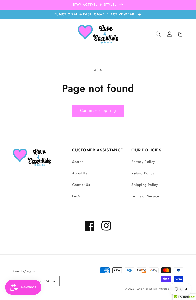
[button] (15, 34)
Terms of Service (145, 196)
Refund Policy (142, 173)
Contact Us (81, 184)
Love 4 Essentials (147, 289)
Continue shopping (98, 110)
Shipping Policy (144, 184)
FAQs (76, 196)
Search (78, 161)
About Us (79, 173)
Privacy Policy (143, 161)
